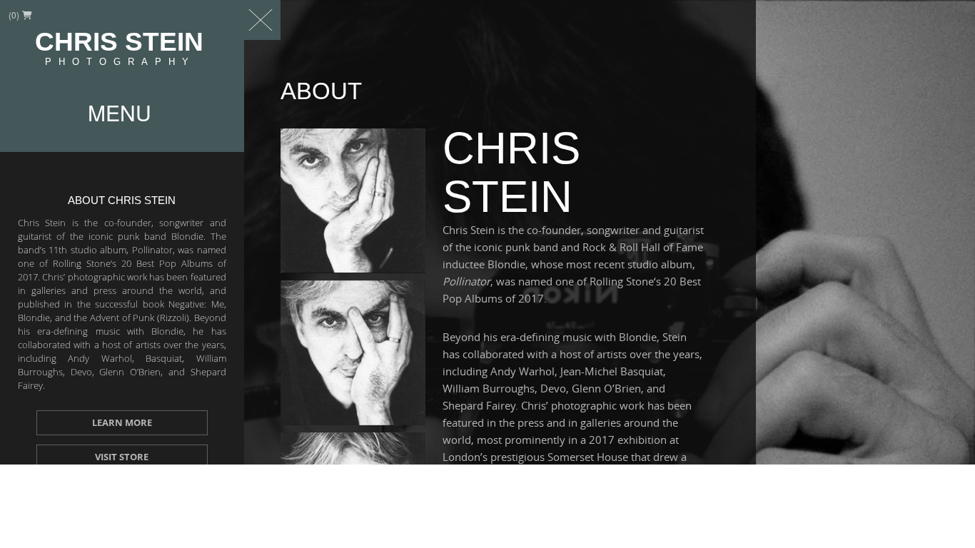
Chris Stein (119, 48)
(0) (15, 15)
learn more (122, 422)
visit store (121, 456)
